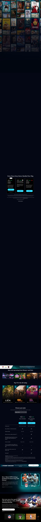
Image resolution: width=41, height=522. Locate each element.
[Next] (39, 376)
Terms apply (21, 182)
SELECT (11, 189)
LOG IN (37, 1)
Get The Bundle (8, 509)
